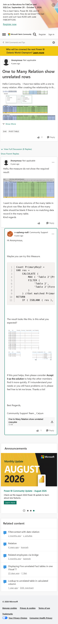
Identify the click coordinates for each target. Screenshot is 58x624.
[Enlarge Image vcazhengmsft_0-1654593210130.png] (31, 345)
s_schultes (27, 535)
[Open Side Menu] (4, 34)
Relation (12, 543)
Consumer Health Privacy (41, 618)
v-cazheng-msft (21, 232)
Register (42, 34)
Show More (11, 123)
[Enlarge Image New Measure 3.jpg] (29, 188)
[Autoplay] (24, 510)
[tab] (27, 510)
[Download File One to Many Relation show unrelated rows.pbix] (52, 421)
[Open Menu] (54, 42)
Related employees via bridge (23, 554)
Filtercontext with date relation (23, 531)
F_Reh (24, 573)
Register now (10, 24)
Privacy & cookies (28, 608)
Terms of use (44, 608)
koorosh (24, 547)
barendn (27, 558)
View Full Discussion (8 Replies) (18, 149)
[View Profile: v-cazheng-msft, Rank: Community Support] (10, 234)
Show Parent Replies (10, 153)
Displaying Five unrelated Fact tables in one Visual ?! (30, 568)
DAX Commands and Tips (15, 42)
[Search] (34, 34)
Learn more (38, 52)
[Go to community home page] (19, 34)
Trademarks (7, 613)
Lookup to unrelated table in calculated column (28, 582)
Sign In (51, 34)
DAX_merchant (27, 587)
